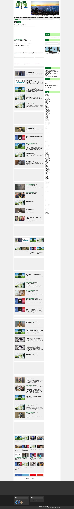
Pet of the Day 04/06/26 (30, 72)
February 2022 (47, 143)
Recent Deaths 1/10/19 (27, 63)
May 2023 (46, 129)
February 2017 (47, 202)
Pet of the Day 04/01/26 (30, 209)
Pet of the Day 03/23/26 (40, 449)
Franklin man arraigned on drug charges (51, 76)
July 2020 (46, 162)
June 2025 (46, 104)
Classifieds (49, 17)
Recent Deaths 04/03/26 (30, 153)
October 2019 (47, 171)
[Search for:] (52, 43)
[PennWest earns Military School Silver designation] (20, 333)
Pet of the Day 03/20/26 (40, 458)
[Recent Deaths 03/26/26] (20, 409)
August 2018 (47, 185)
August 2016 (47, 208)
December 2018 (47, 181)
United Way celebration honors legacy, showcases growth (34, 145)
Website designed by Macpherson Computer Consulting (54, 507)
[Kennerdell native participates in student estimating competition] (20, 390)
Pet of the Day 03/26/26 (30, 379)
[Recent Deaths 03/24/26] (33, 447)
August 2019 (47, 173)
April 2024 (46, 118)
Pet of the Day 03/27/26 (30, 322)
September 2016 (47, 207)
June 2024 (46, 116)
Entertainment (44, 17)
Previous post (27, 478)
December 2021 (47, 145)
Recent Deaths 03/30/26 (30, 283)
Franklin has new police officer (31, 193)
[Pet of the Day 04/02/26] (20, 164)
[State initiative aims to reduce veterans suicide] (20, 341)
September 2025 (47, 101)
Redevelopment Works (18, 457)
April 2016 (46, 212)
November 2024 (47, 111)
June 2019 (46, 175)
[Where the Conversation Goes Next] (18, 456)
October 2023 (47, 124)
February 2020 (47, 167)
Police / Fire (30, 17)
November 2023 (47, 123)
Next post (32, 478)
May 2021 (46, 152)
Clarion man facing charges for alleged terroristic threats (34, 136)
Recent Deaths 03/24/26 (33, 449)
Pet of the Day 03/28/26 (30, 291)
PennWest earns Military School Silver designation (34, 330)
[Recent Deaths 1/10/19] (29, 60)
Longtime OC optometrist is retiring (50, 70)
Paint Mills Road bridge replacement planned (18, 441)
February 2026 (47, 96)
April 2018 (46, 189)
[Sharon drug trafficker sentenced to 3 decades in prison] (20, 303)
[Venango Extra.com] (21, 5)
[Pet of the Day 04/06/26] (20, 75)
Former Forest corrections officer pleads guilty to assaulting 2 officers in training (18, 468)
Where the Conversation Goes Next (18, 459)
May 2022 (46, 140)
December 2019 (47, 169)
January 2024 (47, 121)
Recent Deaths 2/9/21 (48, 75)
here (17, 53)
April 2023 (46, 130)
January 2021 (47, 156)
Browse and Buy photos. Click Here (52, 37)
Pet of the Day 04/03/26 (30, 128)
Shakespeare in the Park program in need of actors (34, 88)
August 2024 (47, 114)
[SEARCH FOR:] (55, 19)
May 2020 (46, 164)
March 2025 (47, 107)
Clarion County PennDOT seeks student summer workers (34, 275)
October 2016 (47, 206)
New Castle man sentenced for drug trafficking (33, 459)
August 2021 (47, 149)
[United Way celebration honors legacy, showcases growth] (20, 148)
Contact (53, 17)
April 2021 (46, 153)
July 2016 (46, 209)
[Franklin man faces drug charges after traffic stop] (25, 447)
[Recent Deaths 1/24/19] (19, 60)
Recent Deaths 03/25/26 (25, 441)
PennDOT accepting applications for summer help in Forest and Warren (34, 397)
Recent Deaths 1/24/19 (17, 63)
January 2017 (47, 203)
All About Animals (24, 457)
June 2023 (46, 128)
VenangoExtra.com (19, 39)
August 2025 (47, 102)
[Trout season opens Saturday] (20, 189)
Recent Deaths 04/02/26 (30, 201)
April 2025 (46, 106)
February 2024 (47, 120)
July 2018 (46, 186)
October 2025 (47, 100)
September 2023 (47, 125)
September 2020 (47, 160)
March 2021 (47, 154)
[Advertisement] (29, 117)
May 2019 (46, 176)
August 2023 (47, 126)
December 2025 (47, 98)
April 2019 (46, 177)
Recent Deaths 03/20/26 (25, 467)
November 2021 (47, 146)
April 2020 (46, 165)
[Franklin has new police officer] (20, 197)
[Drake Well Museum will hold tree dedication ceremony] (20, 220)
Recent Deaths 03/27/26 (30, 354)
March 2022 (47, 142)
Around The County (38, 17)
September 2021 (47, 148)
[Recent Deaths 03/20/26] (25, 465)
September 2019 (47, 172)
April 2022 (46, 141)
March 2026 (47, 95)
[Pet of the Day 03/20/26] (40, 456)
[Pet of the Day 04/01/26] (20, 212)
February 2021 (47, 155)
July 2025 (46, 103)
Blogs (56, 17)
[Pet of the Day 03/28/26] (20, 295)
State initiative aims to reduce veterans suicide (33, 338)
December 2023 (47, 122)
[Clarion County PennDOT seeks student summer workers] (20, 277)
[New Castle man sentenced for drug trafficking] (33, 456)
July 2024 (46, 115)
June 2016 (46, 210)
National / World (21, 17)
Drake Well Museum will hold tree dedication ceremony (33, 217)
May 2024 (46, 117)
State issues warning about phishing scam (33, 346)
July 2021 (46, 150)
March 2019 (47, 178)
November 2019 (47, 170)
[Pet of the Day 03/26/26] (20, 382)
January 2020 (47, 168)
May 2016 (46, 211)
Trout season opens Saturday (30, 185)
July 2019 (46, 174)
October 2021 (47, 147)
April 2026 (46, 94)
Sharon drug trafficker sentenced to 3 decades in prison (34, 300)
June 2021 (46, 151)
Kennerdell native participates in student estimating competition (34, 387)
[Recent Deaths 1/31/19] (39, 60)
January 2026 (47, 97)
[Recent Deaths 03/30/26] (20, 287)
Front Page (16, 17)
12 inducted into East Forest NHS (17, 450)
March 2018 (47, 190)
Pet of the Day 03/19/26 (32, 467)
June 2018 (46, 187)
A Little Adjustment (29, 80)
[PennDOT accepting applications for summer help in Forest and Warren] (20, 399)
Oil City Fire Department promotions (40, 441)
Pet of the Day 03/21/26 (25, 458)
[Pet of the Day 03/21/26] (25, 456)
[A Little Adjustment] (20, 83)
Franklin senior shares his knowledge (33, 441)
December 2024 (47, 110)
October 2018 (47, 183)
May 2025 (46, 105)
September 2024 (47, 113)
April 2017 (46, 200)
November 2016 (47, 205)
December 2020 (47, 157)
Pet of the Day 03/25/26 (30, 413)
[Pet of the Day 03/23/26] (40, 447)
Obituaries (26, 17)
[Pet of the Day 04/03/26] (20, 131)
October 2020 (47, 159)
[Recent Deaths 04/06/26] (20, 99)
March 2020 (47, 166)
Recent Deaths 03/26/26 (30, 406)
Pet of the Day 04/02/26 (30, 161)
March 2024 (47, 119)
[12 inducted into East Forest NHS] (18, 447)
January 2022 (47, 144)
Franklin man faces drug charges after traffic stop (25, 450)
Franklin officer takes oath (40, 467)
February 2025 (47, 108)
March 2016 (47, 213)
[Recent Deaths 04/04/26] (20, 107)
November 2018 (47, 182)
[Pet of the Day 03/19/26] (33, 465)
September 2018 (47, 184)
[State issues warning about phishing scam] (20, 349)
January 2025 (47, 109)
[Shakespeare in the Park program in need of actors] (20, 91)
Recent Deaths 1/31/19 (37, 63)
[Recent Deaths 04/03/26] (20, 156)
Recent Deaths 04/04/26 (30, 103)
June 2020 (46, 163)
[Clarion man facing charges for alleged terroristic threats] (20, 139)
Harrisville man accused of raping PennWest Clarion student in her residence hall (34, 308)
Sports (34, 17)
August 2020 (47, 161)
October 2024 (47, 112)
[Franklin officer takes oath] (40, 465)
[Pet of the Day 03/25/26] (20, 417)
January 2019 (47, 180)
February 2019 (47, 179)
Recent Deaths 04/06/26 (30, 96)
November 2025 (47, 99)
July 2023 (46, 127)
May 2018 (46, 188)
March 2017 (47, 201)
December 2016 (47, 204)
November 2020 (47, 158)
